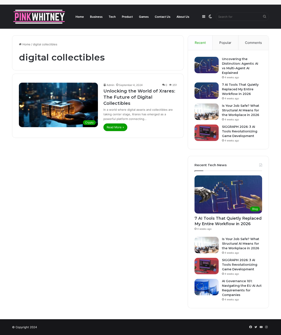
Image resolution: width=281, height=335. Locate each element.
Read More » (115, 127)
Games (144, 16)
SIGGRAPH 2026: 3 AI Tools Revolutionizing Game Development (239, 131)
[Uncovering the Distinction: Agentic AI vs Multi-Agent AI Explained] (207, 65)
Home (80, 16)
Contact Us (162, 16)
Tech (112, 16)
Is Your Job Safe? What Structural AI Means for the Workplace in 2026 (240, 110)
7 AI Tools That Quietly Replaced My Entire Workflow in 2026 (240, 89)
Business (96, 16)
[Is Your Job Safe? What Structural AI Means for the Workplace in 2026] (207, 111)
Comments (253, 43)
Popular (225, 43)
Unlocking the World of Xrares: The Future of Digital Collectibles (139, 97)
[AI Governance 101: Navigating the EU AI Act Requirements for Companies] (207, 287)
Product (127, 16)
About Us (183, 16)
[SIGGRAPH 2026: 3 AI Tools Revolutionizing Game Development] (207, 133)
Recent (200, 43)
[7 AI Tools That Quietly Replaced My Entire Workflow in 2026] (207, 90)
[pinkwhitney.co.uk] (39, 16)
